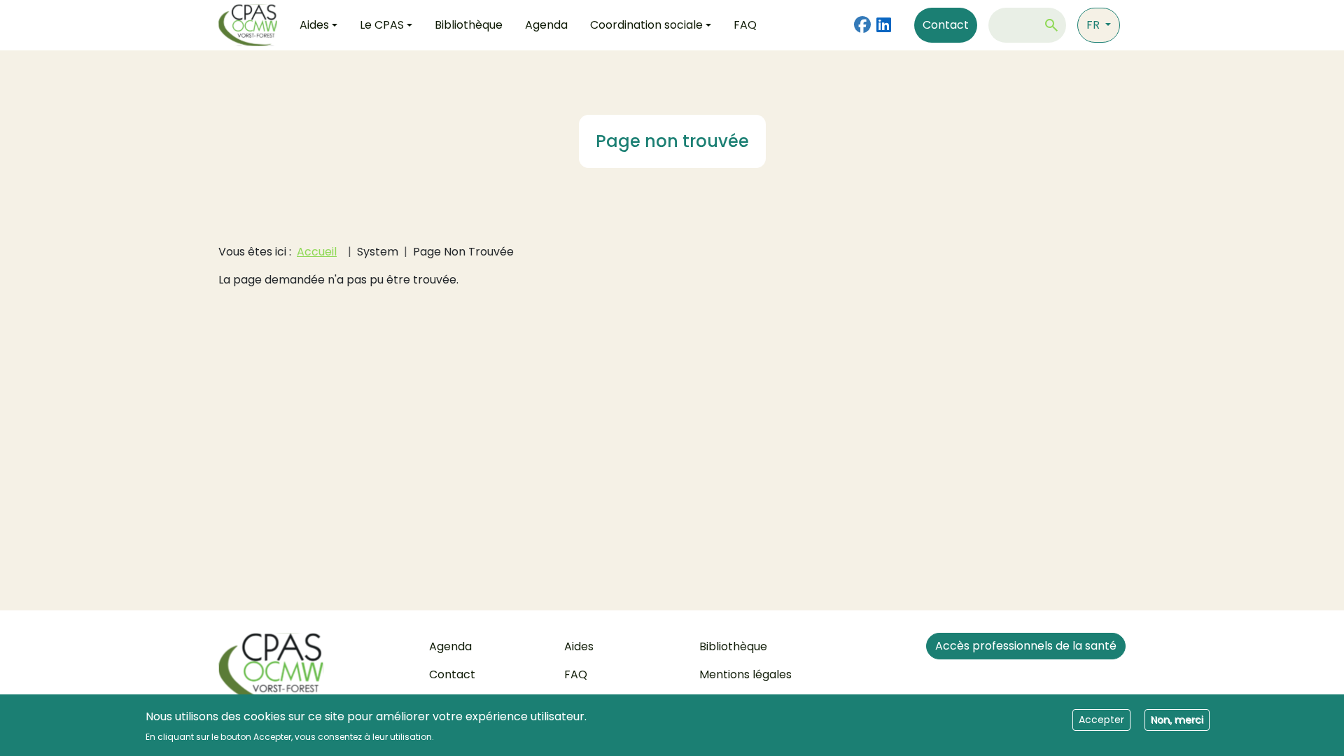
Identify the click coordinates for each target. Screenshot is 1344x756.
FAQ (745, 25)
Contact (946, 25)
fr (1094, 25)
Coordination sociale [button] (646, 25)
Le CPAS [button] (382, 25)
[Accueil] (253, 25)
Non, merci (1177, 719)
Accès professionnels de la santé (1025, 646)
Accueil (317, 252)
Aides (579, 646)
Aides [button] (314, 25)
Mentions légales (745, 674)
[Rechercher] (1051, 25)
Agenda (546, 25)
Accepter (1101, 719)
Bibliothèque (469, 25)
